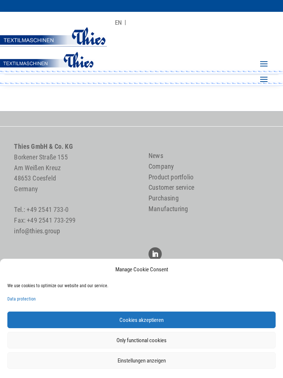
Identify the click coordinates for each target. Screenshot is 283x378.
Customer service (171, 187)
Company (161, 166)
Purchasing (164, 198)
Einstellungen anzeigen (142, 360)
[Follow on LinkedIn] (155, 254)
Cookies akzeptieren (141, 320)
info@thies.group (37, 231)
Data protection (21, 299)
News (156, 155)
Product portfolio (171, 177)
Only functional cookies (141, 340)
